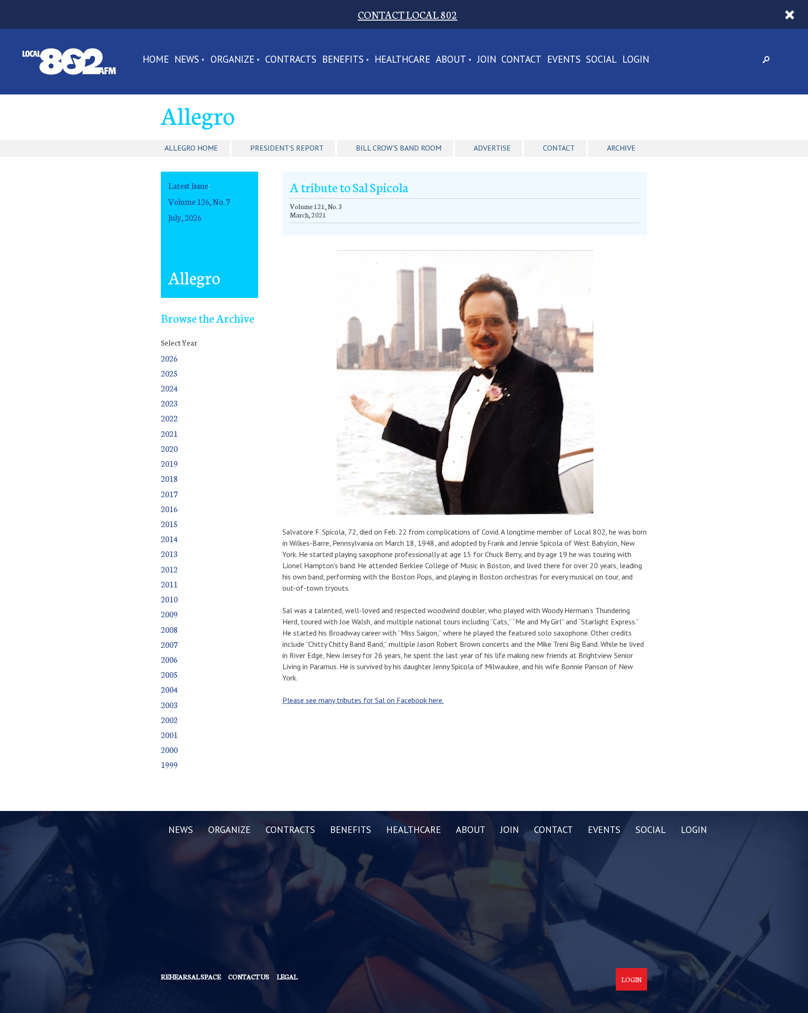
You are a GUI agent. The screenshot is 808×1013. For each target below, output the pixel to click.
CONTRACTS (291, 60)
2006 (169, 659)
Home (156, 60)
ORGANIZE (232, 60)
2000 (169, 749)
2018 (169, 478)
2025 (169, 373)
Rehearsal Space (191, 976)
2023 (169, 403)
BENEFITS (343, 60)
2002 (169, 719)
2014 (169, 538)
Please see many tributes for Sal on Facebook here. (363, 700)
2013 (169, 553)
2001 (169, 734)
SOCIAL (601, 60)
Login (631, 979)
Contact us (248, 976)
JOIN (486, 60)
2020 (169, 448)
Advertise (492, 147)
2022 (169, 418)
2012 (169, 569)
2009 (169, 614)
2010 (169, 599)
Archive (621, 147)
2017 (169, 493)
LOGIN (635, 60)
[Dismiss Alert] (789, 14)
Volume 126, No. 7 (199, 201)
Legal (287, 976)
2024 (169, 388)
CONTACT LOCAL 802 (407, 14)
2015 (169, 523)
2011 (169, 584)
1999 (169, 764)
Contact (559, 147)
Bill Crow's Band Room (398, 147)
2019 (169, 463)
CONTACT (521, 60)
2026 (169, 358)
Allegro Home (191, 147)
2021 (169, 433)
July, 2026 (185, 217)
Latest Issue (188, 185)
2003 (169, 704)
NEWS (186, 60)
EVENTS (564, 60)
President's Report (287, 147)
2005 (169, 674)
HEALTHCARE (402, 60)
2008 (169, 629)
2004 (169, 689)
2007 (169, 644)
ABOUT (451, 60)
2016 (169, 508)
